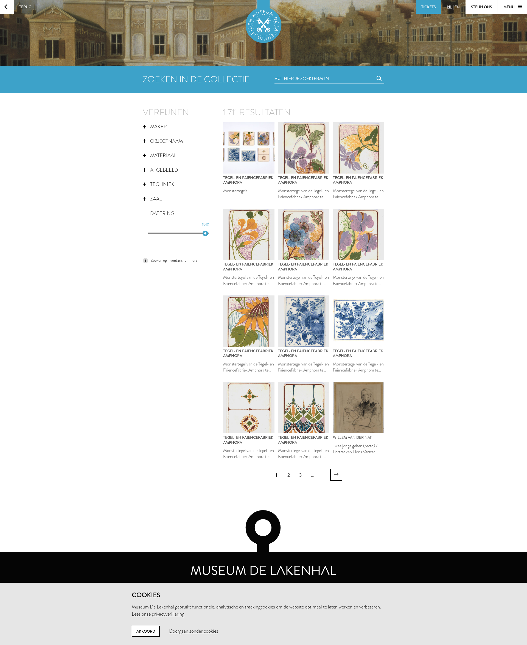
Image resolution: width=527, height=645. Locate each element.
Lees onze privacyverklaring (158, 614)
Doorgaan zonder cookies (193, 631)
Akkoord (145, 631)
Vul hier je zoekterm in (291, 72)
